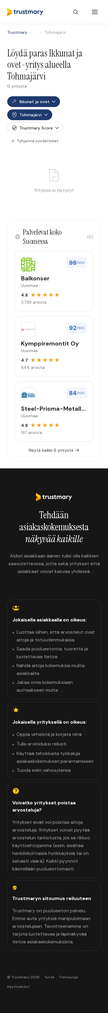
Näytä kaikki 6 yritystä (51, 450)
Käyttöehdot (18, 986)
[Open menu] (95, 12)
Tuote (49, 977)
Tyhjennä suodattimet (37, 140)
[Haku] (76, 12)
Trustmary (17, 32)
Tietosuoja (68, 977)
